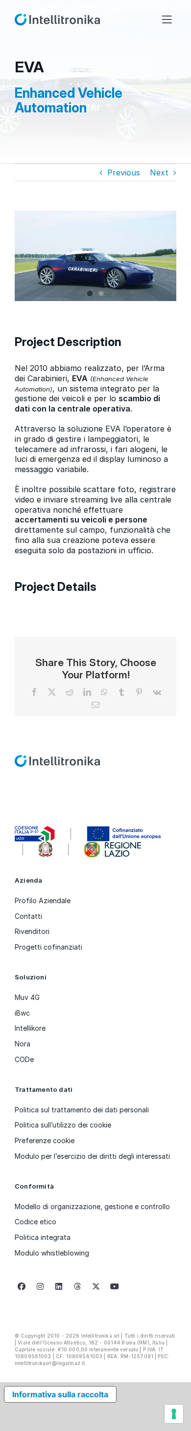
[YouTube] (114, 1286)
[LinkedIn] (59, 1286)
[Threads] (77, 1286)
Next (159, 172)
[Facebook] (21, 1286)
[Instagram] (40, 1286)
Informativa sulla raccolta (60, 1394)
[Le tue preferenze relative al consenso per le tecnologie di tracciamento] (174, 1414)
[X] (96, 1286)
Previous (123, 172)
